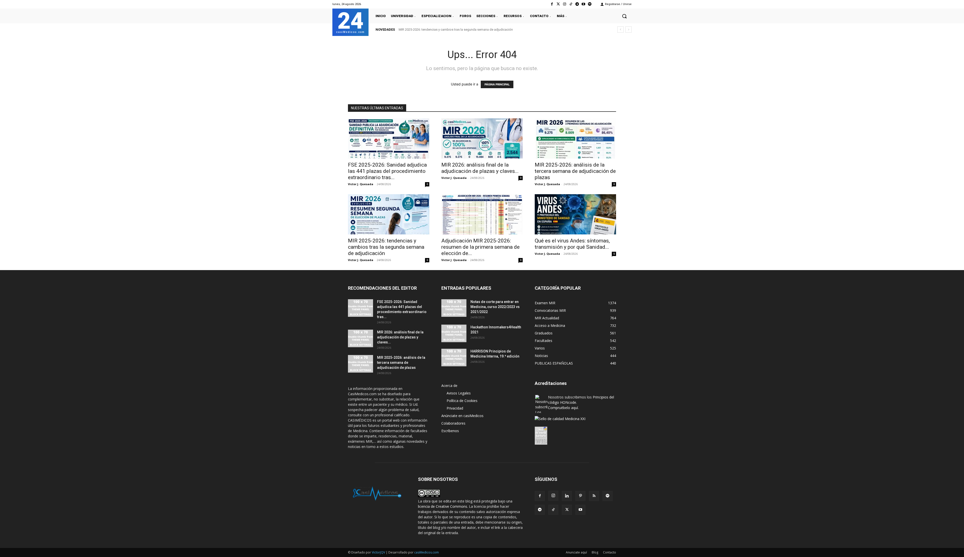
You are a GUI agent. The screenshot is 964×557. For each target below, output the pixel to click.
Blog (595, 552)
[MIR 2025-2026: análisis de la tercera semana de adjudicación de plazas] (575, 138)
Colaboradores (453, 423)
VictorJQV (379, 552)
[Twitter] (558, 4)
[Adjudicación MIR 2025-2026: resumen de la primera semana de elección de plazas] (482, 214)
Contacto (609, 552)
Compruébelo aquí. (563, 407)
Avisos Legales (459, 393)
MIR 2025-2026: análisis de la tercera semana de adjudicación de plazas (575, 171)
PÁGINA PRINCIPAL (497, 84)
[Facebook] (552, 4)
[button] (624, 16)
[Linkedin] (567, 496)
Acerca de (449, 385)
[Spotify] (590, 4)
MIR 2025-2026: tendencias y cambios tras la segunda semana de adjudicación (386, 247)
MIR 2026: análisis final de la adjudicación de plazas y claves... (480, 168)
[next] (628, 29)
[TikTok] (553, 510)
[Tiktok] (571, 4)
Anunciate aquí (576, 552)
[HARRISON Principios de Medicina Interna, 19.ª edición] (453, 357)
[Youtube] (583, 4)
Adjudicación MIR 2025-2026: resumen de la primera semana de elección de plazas (459, 29)
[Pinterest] (580, 496)
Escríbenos (450, 430)
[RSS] (594, 496)
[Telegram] (577, 4)
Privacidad (455, 408)
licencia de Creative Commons (442, 506)
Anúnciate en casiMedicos (462, 415)
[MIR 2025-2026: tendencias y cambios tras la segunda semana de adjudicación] (388, 214)
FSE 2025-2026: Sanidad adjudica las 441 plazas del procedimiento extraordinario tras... (387, 171)
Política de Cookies (462, 400)
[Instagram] (564, 4)
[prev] (620, 29)
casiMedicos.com (426, 552)
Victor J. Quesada (360, 184)
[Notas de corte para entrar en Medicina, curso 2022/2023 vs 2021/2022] (453, 308)
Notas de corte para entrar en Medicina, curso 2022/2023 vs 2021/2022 (495, 307)
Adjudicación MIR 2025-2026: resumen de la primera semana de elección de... (480, 247)
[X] (567, 510)
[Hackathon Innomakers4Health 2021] (453, 333)
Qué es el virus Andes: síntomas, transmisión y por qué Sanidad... (572, 244)
